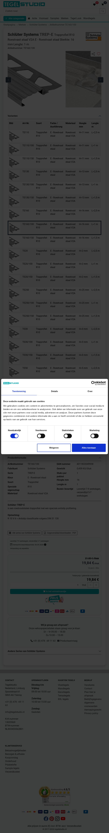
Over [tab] (90, 391)
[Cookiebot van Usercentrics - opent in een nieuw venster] (93, 383)
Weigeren (54, 448)
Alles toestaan (89, 448)
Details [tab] (54, 391)
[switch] (41, 436)
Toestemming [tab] (19, 391)
